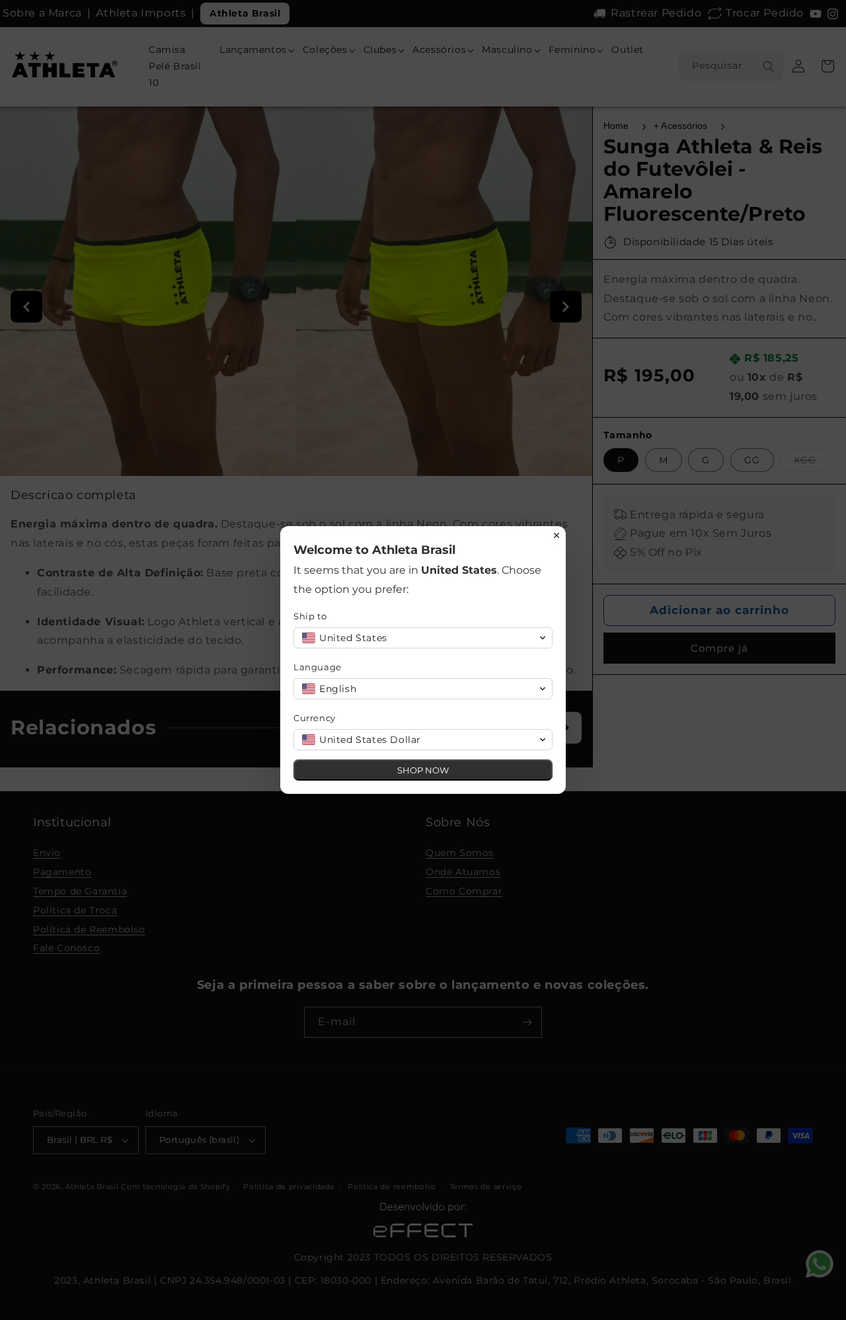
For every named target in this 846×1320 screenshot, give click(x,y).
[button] (423, 637)
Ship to (310, 616)
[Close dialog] (556, 535)
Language (317, 667)
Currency (314, 718)
